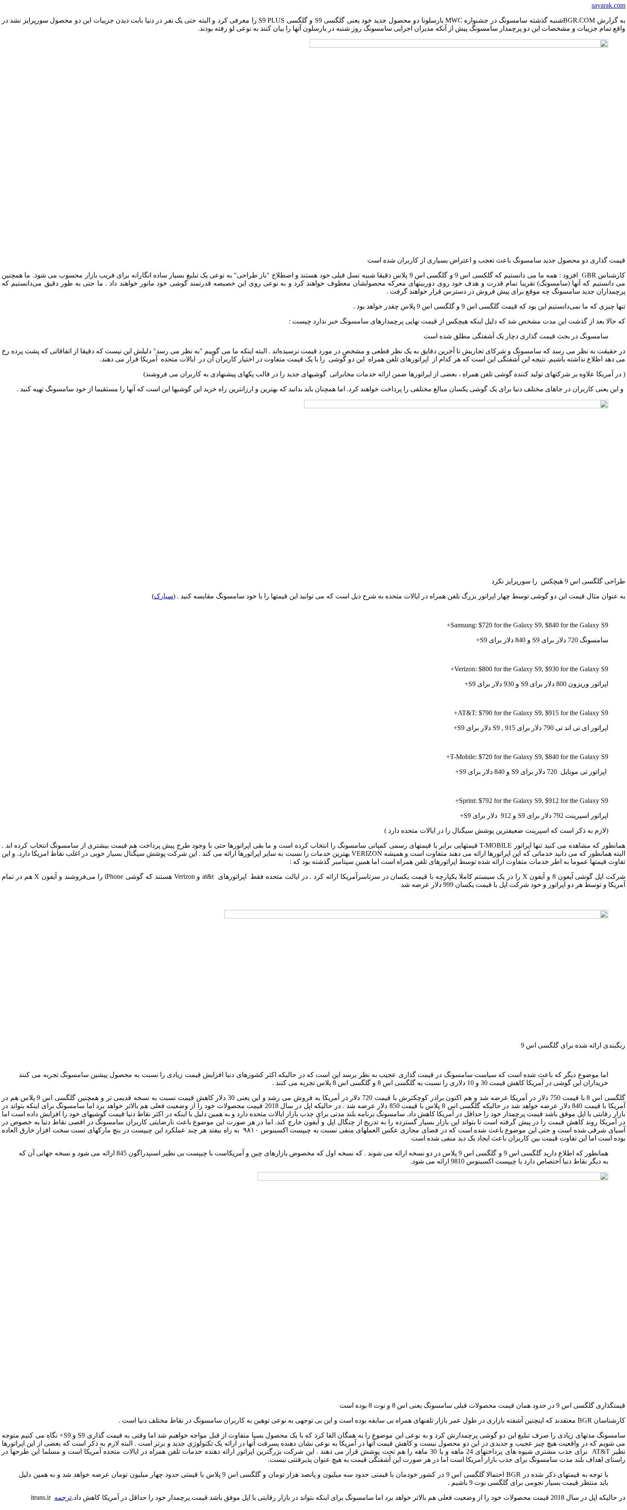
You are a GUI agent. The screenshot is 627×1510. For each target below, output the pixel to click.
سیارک (163, 596)
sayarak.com (608, 5)
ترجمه (63, 1497)
